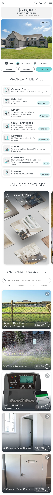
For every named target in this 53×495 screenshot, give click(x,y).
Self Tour (43, 69)
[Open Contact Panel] (41, 3)
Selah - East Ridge (30, 16)
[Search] (36, 3)
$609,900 (26, 10)
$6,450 (39, 366)
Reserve (26, 69)
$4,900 (39, 448)
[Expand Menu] (50, 3)
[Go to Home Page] (3, 3)
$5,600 (39, 489)
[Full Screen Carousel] (26, 39)
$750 (41, 406)
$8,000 (39, 324)
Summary (9, 69)
